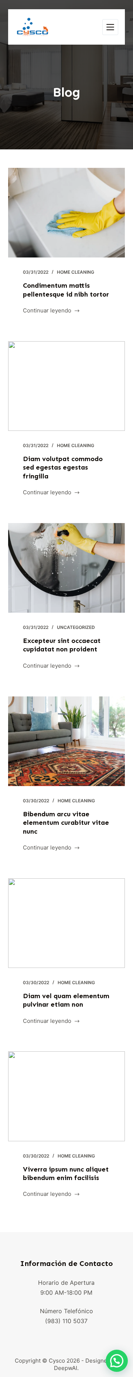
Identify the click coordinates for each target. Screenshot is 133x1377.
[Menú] (110, 27)
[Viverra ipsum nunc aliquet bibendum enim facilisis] (66, 1096)
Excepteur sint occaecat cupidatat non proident (61, 645)
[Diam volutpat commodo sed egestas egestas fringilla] (66, 386)
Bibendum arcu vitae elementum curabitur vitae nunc (66, 822)
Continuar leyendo (47, 311)
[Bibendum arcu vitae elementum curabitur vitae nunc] (66, 741)
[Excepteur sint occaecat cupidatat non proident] (66, 568)
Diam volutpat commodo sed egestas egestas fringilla (63, 467)
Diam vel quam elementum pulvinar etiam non (66, 1000)
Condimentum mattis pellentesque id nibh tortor (66, 289)
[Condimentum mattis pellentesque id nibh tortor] (66, 212)
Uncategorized (76, 627)
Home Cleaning (75, 272)
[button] (117, 1361)
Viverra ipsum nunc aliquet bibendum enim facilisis (66, 1173)
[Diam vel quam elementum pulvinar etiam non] (66, 923)
